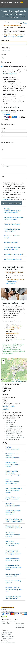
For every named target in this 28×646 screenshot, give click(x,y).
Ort (2, 157)
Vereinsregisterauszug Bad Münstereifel (15, 437)
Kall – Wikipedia (9, 424)
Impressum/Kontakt (7, 632)
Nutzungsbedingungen (7, 638)
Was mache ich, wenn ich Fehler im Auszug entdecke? (13, 527)
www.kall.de (5, 409)
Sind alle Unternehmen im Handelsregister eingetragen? (12, 512)
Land (2, 164)
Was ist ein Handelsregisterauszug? (12, 448)
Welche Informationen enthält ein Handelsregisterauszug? (12, 455)
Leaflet (13, 381)
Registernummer (6, 47)
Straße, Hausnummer (7, 142)
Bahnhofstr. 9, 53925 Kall (9, 406)
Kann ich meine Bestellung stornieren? (13, 581)
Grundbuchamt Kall (10, 422)
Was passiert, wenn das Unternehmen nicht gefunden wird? (13, 589)
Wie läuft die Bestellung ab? (12, 224)
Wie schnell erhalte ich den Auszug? (12, 237)
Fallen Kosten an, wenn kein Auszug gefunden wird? (12, 248)
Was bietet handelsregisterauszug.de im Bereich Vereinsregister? (12, 210)
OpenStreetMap (19, 381)
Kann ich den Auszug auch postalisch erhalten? (13, 575)
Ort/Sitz (3, 54)
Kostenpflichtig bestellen (11, 203)
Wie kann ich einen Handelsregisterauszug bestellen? (12, 464)
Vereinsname (5, 40)
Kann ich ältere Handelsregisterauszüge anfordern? (12, 534)
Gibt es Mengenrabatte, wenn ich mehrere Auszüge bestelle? (13, 567)
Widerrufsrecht (7, 199)
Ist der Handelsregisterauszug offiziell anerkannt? (12, 481)
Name (3, 135)
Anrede (3, 128)
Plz (2, 149)
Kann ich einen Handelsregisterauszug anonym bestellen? (12, 543)
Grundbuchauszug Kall (11, 420)
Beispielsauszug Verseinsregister (13, 36)
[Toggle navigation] (3, 5)
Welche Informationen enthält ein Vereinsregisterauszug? (13, 218)
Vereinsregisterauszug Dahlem (13, 433)
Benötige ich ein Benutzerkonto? (13, 254)
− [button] (3, 363)
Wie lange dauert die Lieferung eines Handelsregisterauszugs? (12, 473)
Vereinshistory (9, 77)
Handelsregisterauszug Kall (12, 439)
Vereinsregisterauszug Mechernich (14, 428)
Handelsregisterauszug (12, 2)
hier (26, 23)
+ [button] (3, 360)
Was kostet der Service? (11, 242)
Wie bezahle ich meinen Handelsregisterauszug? (12, 559)
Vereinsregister (9, 321)
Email (2, 176)
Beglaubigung (9, 94)
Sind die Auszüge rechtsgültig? (13, 259)
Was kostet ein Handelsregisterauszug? (12, 504)
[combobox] (14, 43)
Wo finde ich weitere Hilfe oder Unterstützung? (13, 597)
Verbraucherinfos (6, 634)
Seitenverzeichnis (6, 640)
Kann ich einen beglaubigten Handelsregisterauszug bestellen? (13, 490)
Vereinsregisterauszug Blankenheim (14, 431)
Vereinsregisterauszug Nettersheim (14, 426)
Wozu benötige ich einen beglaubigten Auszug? (12, 498)
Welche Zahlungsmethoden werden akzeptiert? (12, 230)
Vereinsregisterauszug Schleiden (13, 430)
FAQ (16, 622)
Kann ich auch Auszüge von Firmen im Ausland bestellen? (14, 520)
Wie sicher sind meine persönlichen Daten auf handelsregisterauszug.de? (13, 552)
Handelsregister (19, 627)
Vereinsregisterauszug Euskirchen (14, 435)
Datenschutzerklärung (7, 636)
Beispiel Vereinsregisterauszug (10, 73)
